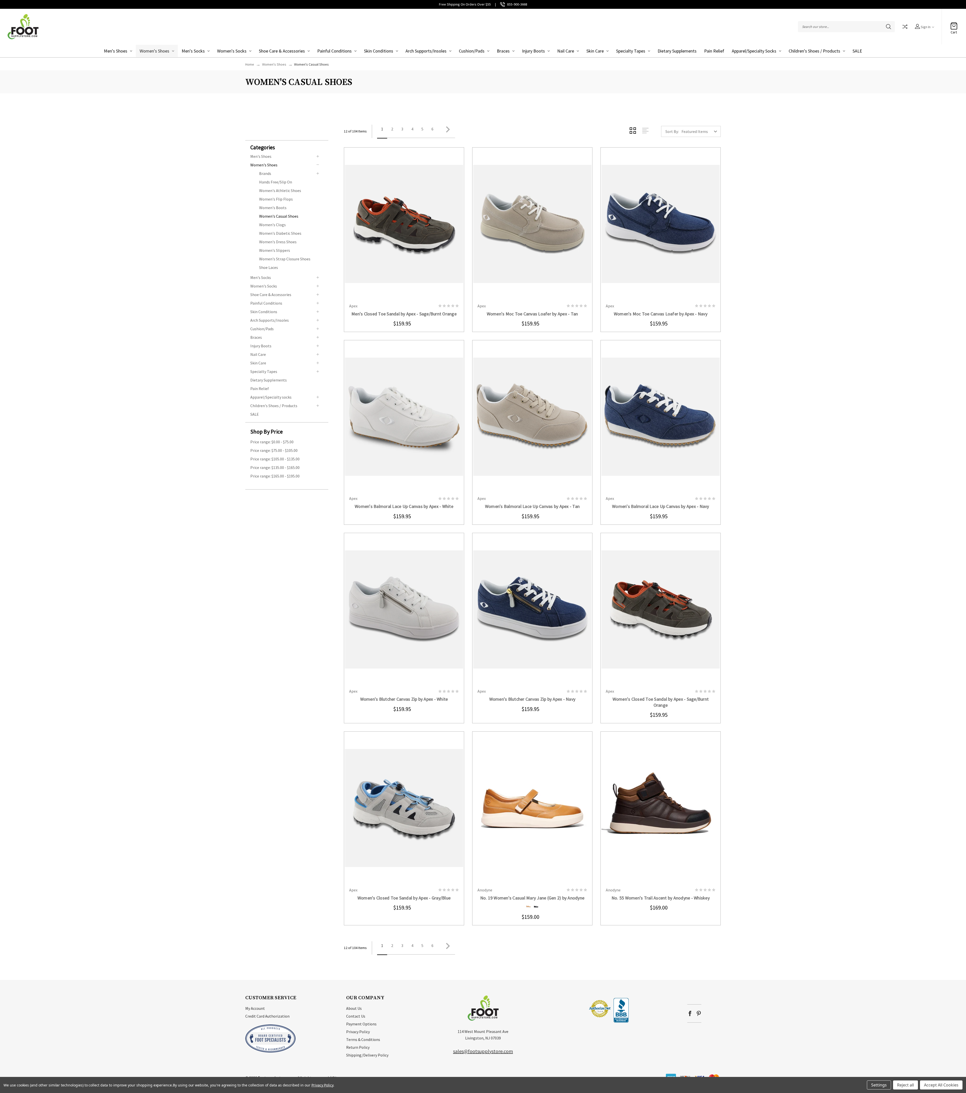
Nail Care (565, 51)
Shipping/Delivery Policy (367, 1055)
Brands (265, 173)
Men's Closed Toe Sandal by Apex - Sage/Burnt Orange (404, 314)
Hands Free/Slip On (275, 181)
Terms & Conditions (363, 1039)
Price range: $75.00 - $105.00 (274, 450)
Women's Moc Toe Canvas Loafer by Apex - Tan (532, 314)
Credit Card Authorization (267, 1016)
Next (446, 131)
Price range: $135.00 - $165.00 (275, 467)
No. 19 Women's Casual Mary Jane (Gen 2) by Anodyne (532, 898)
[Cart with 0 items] (954, 24)
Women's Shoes (154, 51)
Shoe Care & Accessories (282, 51)
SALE (857, 51)
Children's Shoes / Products (814, 51)
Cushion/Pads (472, 51)
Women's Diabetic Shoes (280, 233)
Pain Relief (714, 51)
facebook (690, 1013)
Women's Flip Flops (276, 199)
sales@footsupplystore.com (483, 1051)
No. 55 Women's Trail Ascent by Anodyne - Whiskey (661, 898)
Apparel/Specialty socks (754, 51)
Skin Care (595, 51)
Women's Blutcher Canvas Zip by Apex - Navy (532, 699)
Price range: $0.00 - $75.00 (272, 441)
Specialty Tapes (630, 51)
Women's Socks (232, 51)
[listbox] (700, 131)
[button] (289, 146)
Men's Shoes (115, 51)
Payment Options (361, 1023)
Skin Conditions (378, 51)
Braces (503, 51)
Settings (879, 1085)
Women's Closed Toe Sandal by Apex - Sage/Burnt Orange (661, 702)
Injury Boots (533, 51)
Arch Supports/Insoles (426, 51)
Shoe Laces (268, 267)
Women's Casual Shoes (278, 216)
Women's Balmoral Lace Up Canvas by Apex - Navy (660, 506)
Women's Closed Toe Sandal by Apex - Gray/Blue (404, 898)
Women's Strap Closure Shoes (284, 258)
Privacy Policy (358, 1031)
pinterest (698, 1013)
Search (888, 26)
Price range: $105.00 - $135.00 (275, 458)
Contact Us (355, 1016)
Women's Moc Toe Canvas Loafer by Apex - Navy (660, 314)
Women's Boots (273, 207)
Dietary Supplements (677, 51)
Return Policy (358, 1047)
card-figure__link (404, 224)
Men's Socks (193, 51)
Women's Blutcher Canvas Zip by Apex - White (404, 699)
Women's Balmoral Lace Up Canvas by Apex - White (404, 506)
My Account (255, 1008)
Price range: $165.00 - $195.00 (275, 476)
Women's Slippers (274, 250)
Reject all (905, 1085)
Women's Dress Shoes (278, 241)
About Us (354, 1008)
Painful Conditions (334, 51)
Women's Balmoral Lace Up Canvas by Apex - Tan (532, 506)
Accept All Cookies (941, 1085)
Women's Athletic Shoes (280, 190)
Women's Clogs (272, 224)
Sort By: (672, 131)
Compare (904, 26)
